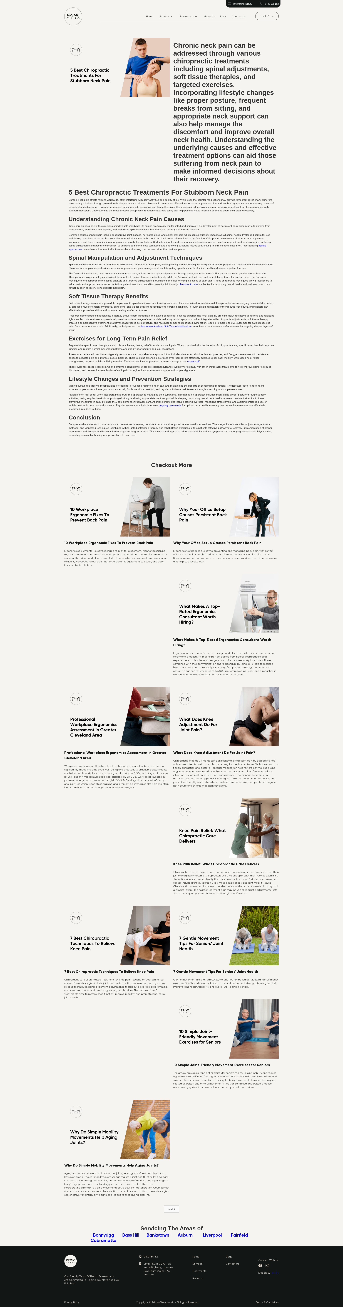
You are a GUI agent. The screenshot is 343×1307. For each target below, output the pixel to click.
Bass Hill (130, 1235)
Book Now (267, 16)
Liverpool (212, 1235)
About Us (209, 16)
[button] (166, 16)
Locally (275, 1272)
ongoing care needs (170, 405)
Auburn (185, 1235)
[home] (73, 16)
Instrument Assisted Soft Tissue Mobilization (166, 326)
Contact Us (239, 16)
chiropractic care (188, 284)
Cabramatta (103, 1240)
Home (149, 16)
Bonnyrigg (103, 1235)
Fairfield (239, 1235)
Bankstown (157, 1235)
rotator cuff (193, 361)
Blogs (223, 16)
